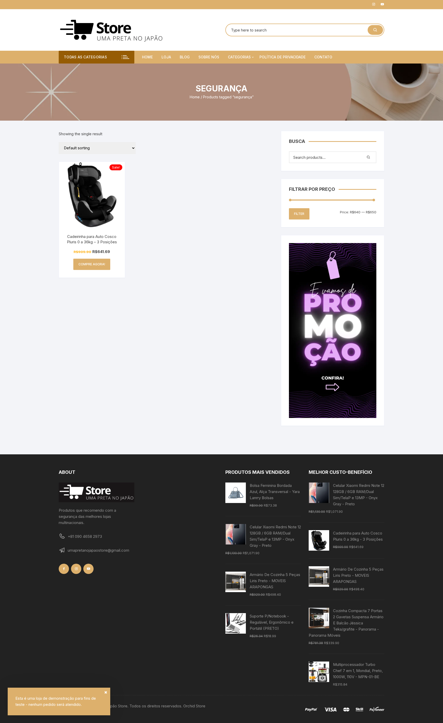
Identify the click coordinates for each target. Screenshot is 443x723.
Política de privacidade (282, 57)
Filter (299, 214)
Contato (323, 57)
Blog (185, 57)
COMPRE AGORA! (91, 264)
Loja (166, 57)
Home (147, 57)
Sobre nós (208, 57)
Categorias (239, 57)
